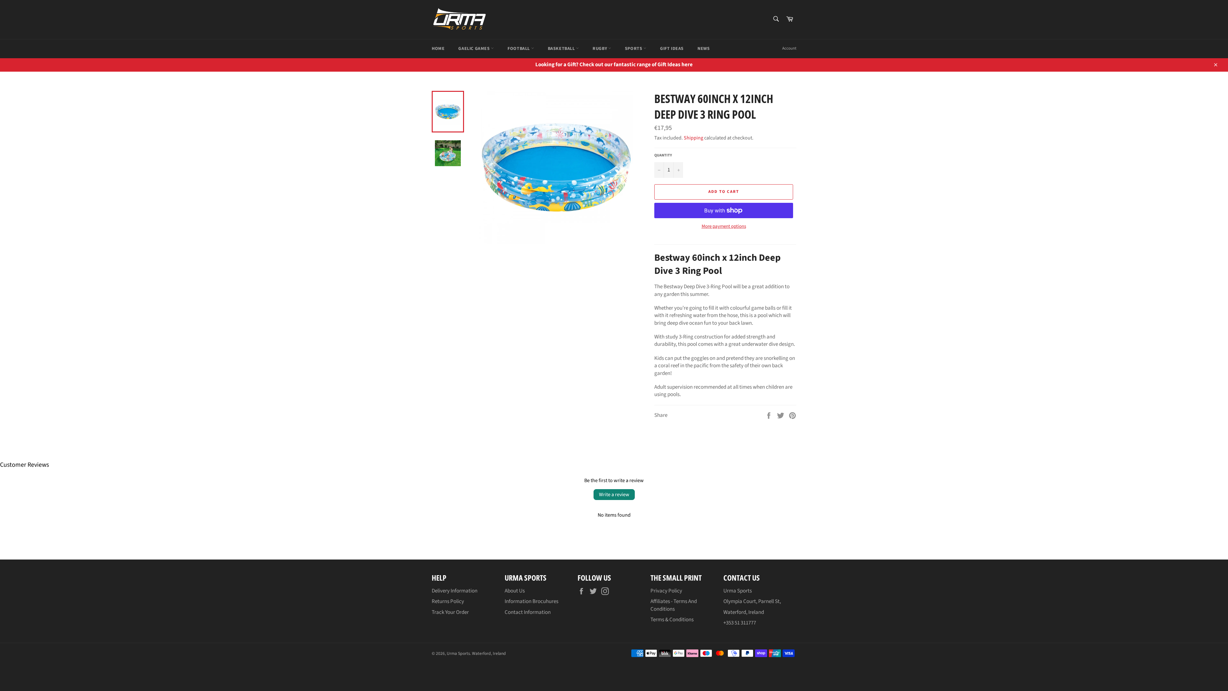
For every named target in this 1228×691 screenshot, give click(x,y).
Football (519, 48)
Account (789, 48)
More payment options (724, 226)
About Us (515, 591)
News (703, 48)
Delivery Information (454, 591)
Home (438, 48)
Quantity (663, 155)
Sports (634, 48)
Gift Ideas (672, 48)
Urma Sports (458, 653)
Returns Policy (448, 601)
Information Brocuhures (531, 601)
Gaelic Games (474, 48)
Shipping (693, 137)
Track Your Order (450, 612)
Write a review (614, 494)
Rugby (600, 48)
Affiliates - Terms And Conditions (673, 605)
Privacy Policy (666, 591)
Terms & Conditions (672, 619)
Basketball (562, 48)
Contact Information (528, 612)
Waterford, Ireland (489, 653)
